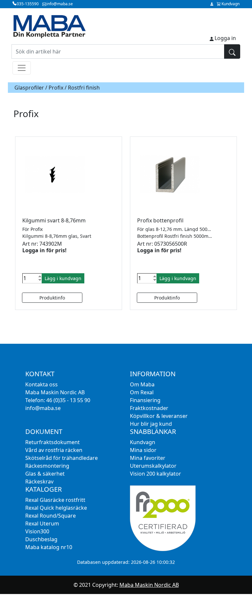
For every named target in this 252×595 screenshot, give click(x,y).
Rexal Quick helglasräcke (56, 507)
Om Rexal (142, 392)
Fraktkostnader (149, 408)
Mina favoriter (147, 458)
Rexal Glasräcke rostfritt (55, 499)
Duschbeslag (41, 539)
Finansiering (145, 400)
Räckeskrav (39, 481)
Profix (56, 87)
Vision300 (37, 531)
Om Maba (142, 384)
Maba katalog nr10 (48, 547)
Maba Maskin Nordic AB (149, 584)
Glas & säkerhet (45, 473)
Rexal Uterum (42, 523)
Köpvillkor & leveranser (159, 416)
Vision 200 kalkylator (155, 473)
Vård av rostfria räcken (53, 450)
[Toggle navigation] (21, 67)
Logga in (225, 38)
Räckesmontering (47, 465)
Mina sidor (143, 450)
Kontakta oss (41, 384)
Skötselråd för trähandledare (61, 458)
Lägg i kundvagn (63, 278)
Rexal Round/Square (50, 515)
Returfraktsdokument (52, 442)
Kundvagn (142, 442)
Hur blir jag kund (151, 423)
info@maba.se (43, 408)
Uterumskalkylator (153, 465)
